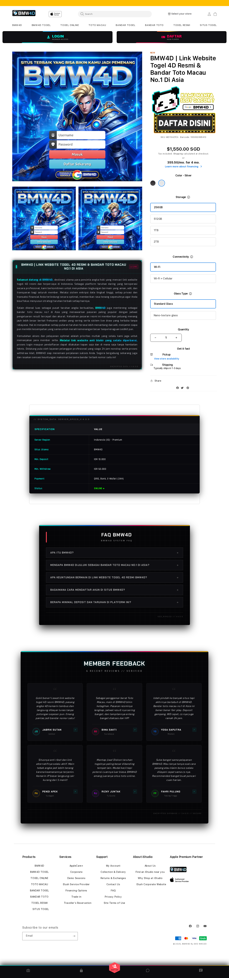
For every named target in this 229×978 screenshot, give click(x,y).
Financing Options (76, 890)
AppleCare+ (76, 865)
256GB (158, 207)
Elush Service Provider (76, 884)
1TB (156, 230)
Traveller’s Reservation (78, 903)
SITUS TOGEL (41, 909)
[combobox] (115, 14)
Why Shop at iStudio (150, 878)
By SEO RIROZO (199, 944)
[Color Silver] (161, 183)
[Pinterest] (188, 388)
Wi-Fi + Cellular (163, 278)
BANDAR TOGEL (39, 890)
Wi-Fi (157, 267)
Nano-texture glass (166, 315)
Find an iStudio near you (150, 872)
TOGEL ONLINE (39, 878)
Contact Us (113, 884)
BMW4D (39, 865)
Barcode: (185, 137)
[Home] (24, 14)
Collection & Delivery (113, 872)
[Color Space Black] (153, 183)
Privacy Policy (113, 896)
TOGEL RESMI (39, 903)
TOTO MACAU (39, 884)
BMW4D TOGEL (39, 872)
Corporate (76, 872)
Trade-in (76, 896)
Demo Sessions (76, 878)
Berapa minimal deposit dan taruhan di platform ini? (114, 602)
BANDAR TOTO (39, 896)
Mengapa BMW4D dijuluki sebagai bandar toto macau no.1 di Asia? (114, 565)
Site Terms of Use (114, 903)
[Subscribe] (74, 936)
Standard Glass (163, 303)
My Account (113, 865)
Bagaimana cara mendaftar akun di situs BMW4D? (114, 590)
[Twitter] (183, 388)
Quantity (183, 329)
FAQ (113, 890)
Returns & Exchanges (113, 878)
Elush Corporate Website (151, 884)
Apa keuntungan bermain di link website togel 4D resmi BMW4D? (114, 577)
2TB (156, 241)
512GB (158, 218)
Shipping (178, 154)
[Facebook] (178, 388)
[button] (17, 25)
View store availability (166, 358)
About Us (150, 865)
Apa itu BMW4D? (114, 553)
